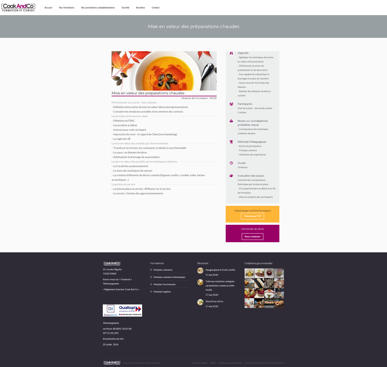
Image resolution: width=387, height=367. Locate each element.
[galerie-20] (269, 283)
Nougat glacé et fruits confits (220, 269)
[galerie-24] (279, 273)
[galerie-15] (269, 293)
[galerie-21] (259, 283)
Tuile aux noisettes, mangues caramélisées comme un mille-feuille (220, 285)
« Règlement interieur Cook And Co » (121, 289)
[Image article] (200, 271)
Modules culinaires (163, 269)
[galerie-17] (250, 293)
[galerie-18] (279, 283)
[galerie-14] (279, 293)
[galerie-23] (250, 283)
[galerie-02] (269, 303)
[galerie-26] (259, 273)
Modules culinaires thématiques (169, 277)
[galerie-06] (250, 303)
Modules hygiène (162, 291)
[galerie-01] (279, 303)
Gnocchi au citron (214, 301)
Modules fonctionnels (165, 284)
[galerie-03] (259, 303)
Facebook (125, 279)
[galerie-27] (250, 273)
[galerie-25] (269, 273)
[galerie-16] (259, 293)
